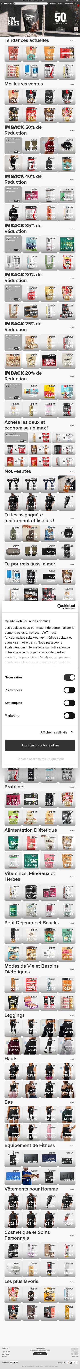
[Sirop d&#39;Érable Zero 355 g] (13, 936)
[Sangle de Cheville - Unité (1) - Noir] (67, 533)
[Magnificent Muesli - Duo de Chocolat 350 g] (49, 843)
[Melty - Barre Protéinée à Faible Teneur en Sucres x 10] (49, 533)
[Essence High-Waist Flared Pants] (31, 1028)
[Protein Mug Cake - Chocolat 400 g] (13, 53)
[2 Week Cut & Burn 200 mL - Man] (49, 1269)
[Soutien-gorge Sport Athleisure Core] (31, 1090)
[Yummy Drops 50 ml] (31, 1294)
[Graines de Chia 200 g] (31, 1312)
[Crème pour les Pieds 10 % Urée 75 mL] (67, 1269)
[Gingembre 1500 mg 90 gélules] (13, 892)
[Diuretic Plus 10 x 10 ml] (31, 392)
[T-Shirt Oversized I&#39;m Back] (13, 502)
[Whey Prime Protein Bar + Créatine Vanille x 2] (31, 800)
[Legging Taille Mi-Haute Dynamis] (67, 1046)
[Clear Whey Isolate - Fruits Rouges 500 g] (49, 861)
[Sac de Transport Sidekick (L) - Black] (49, 1176)
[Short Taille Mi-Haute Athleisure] (13, 1133)
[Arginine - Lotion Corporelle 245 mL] (31, 1251)
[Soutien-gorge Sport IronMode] (67, 1090)
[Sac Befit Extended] (49, 552)
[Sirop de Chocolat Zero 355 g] (13, 985)
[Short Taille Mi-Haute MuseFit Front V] (49, 146)
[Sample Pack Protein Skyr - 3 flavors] (49, 954)
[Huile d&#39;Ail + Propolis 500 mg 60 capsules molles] (67, 213)
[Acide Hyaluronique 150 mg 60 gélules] (31, 262)
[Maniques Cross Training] (31, 146)
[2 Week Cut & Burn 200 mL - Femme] (67, 1251)
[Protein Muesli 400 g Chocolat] (13, 97)
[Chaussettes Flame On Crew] (67, 1220)
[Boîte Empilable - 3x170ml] (31, 533)
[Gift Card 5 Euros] (31, 1159)
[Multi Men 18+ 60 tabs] (31, 71)
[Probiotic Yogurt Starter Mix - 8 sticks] (31, 910)
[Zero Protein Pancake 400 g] (31, 97)
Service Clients (4, 1356)
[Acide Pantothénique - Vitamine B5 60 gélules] (67, 892)
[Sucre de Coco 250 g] (13, 311)
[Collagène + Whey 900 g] (13, 861)
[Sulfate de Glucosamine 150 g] (67, 195)
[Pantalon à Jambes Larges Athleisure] (49, 1133)
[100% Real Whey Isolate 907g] (67, 774)
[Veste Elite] (49, 1090)
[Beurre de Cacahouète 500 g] (31, 115)
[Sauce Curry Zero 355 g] (67, 1312)
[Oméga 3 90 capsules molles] (13, 595)
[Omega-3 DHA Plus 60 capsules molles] (67, 71)
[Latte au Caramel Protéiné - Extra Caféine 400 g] (49, 53)
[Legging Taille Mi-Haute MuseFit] (67, 1028)
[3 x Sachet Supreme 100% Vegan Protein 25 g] (67, 244)
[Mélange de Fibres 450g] (67, 361)
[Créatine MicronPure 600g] (31, 774)
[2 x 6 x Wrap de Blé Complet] (13, 361)
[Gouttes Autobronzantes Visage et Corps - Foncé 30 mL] (49, 1251)
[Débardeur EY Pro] (13, 1220)
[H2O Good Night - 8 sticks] (31, 244)
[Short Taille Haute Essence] (13, 1115)
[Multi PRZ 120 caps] (13, 262)
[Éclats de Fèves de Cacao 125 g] (49, 293)
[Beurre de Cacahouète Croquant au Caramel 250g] (49, 936)
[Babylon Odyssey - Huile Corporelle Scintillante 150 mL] (31, 1269)
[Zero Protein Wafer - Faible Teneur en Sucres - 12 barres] (49, 595)
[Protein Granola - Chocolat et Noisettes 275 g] (49, 115)
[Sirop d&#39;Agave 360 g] (49, 985)
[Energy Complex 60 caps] (31, 195)
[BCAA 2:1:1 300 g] (49, 71)
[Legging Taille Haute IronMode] (49, 1046)
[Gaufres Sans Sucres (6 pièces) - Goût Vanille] (13, 954)
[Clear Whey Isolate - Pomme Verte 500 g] (13, 818)
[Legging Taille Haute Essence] (13, 1028)
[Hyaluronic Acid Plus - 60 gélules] (67, 910)
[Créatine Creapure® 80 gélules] (67, 410)
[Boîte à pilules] (13, 552)
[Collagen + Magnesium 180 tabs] (67, 1294)
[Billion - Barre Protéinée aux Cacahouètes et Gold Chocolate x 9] (49, 818)
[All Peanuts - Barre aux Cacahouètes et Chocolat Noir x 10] (31, 343)
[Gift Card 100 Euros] (67, 1176)
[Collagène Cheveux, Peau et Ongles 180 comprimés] (49, 244)
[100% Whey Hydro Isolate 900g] (49, 97)
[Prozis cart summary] (75, 3)
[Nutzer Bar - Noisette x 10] (31, 1003)
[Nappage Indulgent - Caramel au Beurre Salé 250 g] (49, 213)
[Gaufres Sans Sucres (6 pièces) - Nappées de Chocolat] (49, 1294)
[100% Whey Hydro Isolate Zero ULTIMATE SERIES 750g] (49, 800)
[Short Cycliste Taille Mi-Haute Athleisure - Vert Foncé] (67, 1115)
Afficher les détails (53, 732)
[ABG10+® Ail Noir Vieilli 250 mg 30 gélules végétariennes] (49, 195)
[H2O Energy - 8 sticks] (49, 392)
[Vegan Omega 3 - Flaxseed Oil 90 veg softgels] (13, 910)
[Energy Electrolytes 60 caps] (31, 293)
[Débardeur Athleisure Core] (13, 1090)
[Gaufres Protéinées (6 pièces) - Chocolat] (49, 1312)
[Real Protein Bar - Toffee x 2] (67, 53)
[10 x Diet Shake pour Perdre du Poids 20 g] (67, 392)
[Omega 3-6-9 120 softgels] (49, 311)
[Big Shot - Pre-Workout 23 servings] (49, 361)
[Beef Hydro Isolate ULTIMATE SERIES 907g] (31, 577)
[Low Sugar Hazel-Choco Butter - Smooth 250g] (31, 954)
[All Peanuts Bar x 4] (13, 71)
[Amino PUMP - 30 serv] (67, 552)
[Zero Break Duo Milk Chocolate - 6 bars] (31, 595)
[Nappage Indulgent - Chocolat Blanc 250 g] (49, 343)
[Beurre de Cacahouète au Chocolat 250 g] (67, 164)
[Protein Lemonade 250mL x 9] (13, 800)
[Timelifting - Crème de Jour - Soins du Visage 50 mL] (13, 1269)
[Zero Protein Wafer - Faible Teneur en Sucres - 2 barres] (49, 1003)
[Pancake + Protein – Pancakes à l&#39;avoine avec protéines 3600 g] (67, 800)
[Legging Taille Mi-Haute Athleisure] (49, 1028)
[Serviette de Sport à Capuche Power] (49, 1159)
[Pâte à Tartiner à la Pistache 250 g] (13, 115)
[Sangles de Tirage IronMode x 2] (13, 484)
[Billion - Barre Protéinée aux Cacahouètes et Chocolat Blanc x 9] (31, 818)
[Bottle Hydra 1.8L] (49, 164)
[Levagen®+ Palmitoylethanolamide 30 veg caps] (49, 774)
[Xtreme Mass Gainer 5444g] (67, 818)
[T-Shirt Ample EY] (49, 1072)
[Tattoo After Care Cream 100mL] (13, 1251)
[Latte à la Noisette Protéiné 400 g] (31, 936)
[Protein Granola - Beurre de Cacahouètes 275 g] (67, 861)
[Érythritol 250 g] (49, 262)
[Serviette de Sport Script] (49, 577)
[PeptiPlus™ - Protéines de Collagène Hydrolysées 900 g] (49, 410)
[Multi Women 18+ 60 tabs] (49, 910)
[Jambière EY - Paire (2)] (67, 502)
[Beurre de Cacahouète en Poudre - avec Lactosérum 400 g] (13, 1003)
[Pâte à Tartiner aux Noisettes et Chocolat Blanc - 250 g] (67, 985)
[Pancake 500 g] (67, 293)
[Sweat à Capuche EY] (13, 213)
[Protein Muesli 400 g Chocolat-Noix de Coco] (31, 53)
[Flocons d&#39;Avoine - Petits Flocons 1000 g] (31, 843)
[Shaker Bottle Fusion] (67, 484)
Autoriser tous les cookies (40, 745)
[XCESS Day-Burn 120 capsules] (31, 311)
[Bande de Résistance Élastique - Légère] (31, 1176)
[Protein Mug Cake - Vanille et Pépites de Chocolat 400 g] (67, 936)
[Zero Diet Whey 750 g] (67, 97)
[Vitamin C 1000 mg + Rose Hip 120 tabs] (67, 343)
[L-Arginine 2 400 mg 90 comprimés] (31, 164)
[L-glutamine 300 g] (13, 774)
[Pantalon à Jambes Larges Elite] (31, 1133)
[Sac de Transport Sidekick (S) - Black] (13, 1159)
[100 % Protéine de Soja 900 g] (13, 843)
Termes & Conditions (5, 1354)
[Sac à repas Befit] (67, 1159)
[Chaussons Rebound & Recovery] (67, 146)
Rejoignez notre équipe (6, 1351)
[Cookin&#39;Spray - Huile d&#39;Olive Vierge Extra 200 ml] (31, 410)
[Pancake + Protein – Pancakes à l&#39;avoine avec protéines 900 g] (67, 115)
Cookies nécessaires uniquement (40, 759)
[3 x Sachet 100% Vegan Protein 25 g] (31, 861)
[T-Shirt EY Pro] (49, 1220)
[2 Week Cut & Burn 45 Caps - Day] (67, 262)
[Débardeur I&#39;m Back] (31, 502)
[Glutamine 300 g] (31, 892)
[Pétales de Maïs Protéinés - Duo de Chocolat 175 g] (31, 361)
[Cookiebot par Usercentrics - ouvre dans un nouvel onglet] (57, 606)
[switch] (69, 690)
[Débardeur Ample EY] (31, 1072)
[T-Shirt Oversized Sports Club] (67, 1202)
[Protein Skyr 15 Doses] (13, 410)
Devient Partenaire (5, 1353)
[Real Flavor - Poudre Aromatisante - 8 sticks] (67, 954)
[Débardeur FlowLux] (67, 1072)
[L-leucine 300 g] (31, 213)
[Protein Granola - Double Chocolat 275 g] (67, 843)
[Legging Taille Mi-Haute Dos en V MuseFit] (13, 1046)
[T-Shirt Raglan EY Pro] (31, 1220)
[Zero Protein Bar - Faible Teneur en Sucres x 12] (67, 311)
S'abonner (40, 1353)
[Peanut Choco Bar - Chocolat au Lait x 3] (31, 985)
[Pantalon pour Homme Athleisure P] (13, 164)
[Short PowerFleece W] (67, 1133)
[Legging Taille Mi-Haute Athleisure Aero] (31, 1046)
